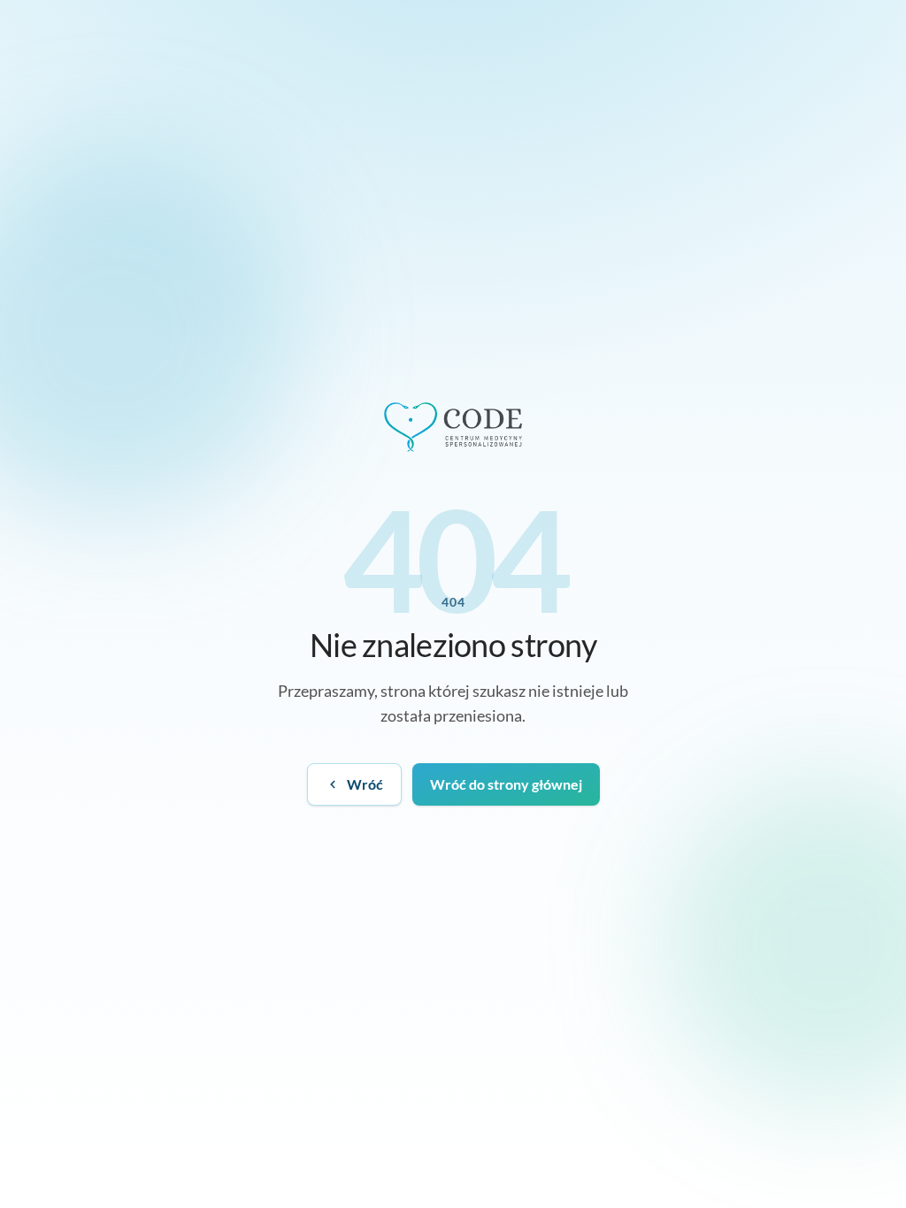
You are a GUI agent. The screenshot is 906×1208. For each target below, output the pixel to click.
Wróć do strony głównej (506, 784)
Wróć (365, 784)
